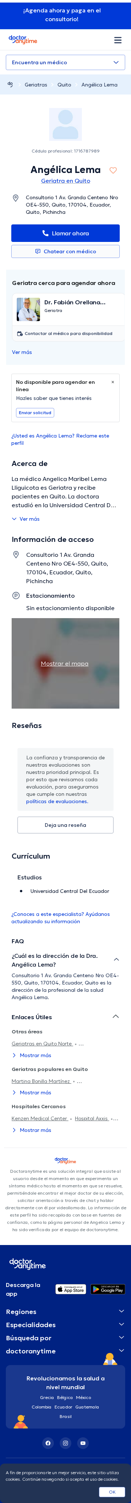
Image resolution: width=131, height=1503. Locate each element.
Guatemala (87, 1407)
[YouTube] (83, 1443)
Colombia (42, 1407)
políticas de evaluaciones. (57, 801)
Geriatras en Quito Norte (42, 1043)
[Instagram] (65, 1443)
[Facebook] (48, 1443)
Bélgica (65, 1397)
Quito (64, 84)
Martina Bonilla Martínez (41, 1081)
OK (112, 1492)
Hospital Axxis (92, 1118)
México (83, 1397)
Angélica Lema (100, 84)
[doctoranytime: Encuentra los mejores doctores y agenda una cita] (10, 84)
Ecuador (63, 1407)
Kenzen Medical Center (40, 1118)
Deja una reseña (65, 825)
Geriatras (36, 84)
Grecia (47, 1397)
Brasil (66, 1416)
